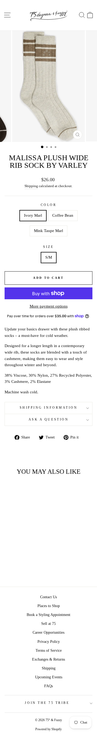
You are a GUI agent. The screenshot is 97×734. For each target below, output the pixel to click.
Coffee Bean (62, 215)
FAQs (48, 686)
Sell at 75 (48, 624)
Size (48, 247)
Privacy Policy (48, 642)
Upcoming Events (48, 677)
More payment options (49, 306)
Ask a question (48, 419)
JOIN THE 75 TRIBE (47, 703)
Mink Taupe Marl (48, 231)
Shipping (31, 186)
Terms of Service (49, 651)
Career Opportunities (48, 632)
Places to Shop (48, 606)
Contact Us (48, 597)
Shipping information (49, 407)
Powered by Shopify (48, 729)
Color (49, 205)
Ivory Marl (33, 215)
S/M (48, 257)
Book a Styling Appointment (48, 615)
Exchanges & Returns (48, 659)
